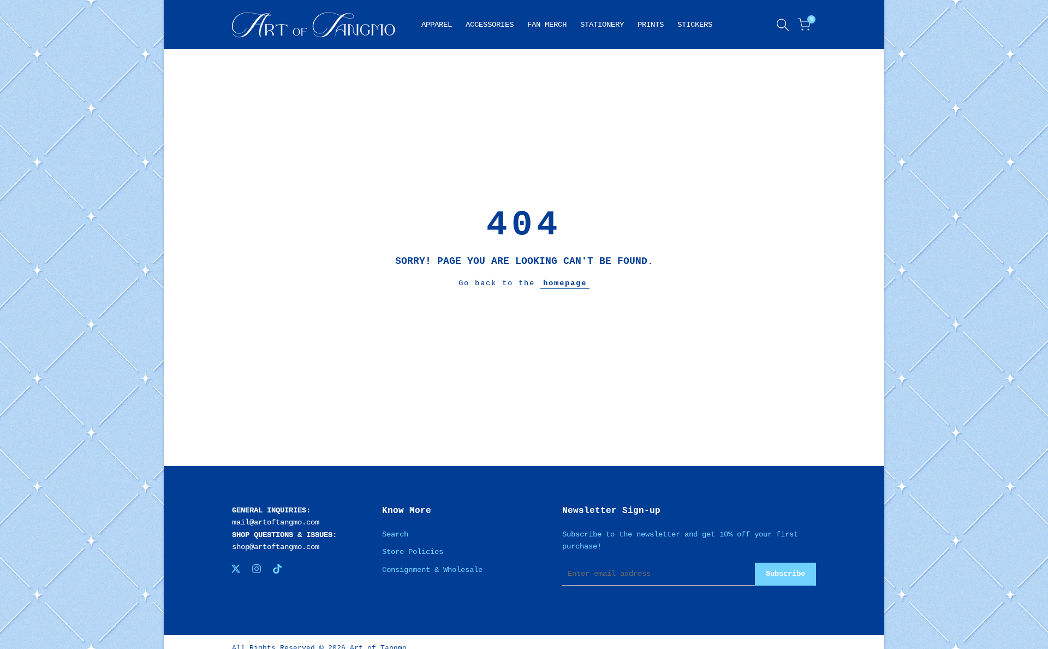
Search (395, 534)
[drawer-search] (783, 25)
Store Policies (412, 551)
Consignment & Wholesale (432, 569)
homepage (565, 283)
